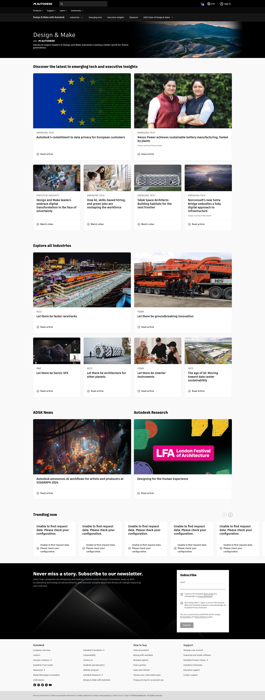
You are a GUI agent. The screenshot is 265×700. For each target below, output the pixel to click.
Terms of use (118, 695)
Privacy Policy (185, 617)
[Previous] (224, 515)
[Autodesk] (42, 4)
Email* (182, 582)
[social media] (42, 685)
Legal (126, 695)
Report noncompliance (103, 695)
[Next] (230, 515)
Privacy (36, 695)
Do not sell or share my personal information (58, 695)
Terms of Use (208, 594)
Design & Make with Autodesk (48, 17)
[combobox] (83, 4)
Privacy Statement (205, 596)
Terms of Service (201, 617)
